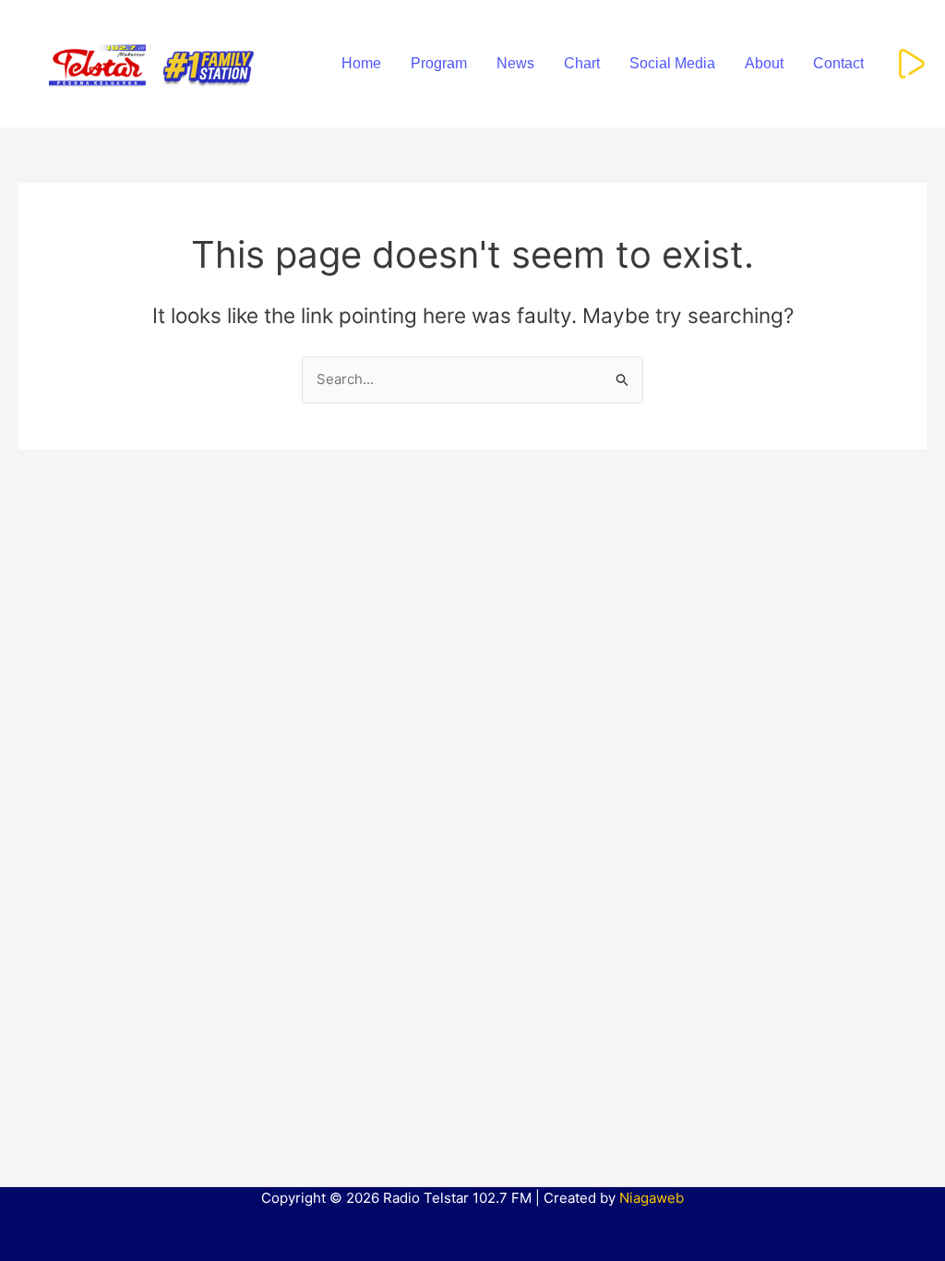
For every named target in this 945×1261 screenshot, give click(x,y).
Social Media (672, 63)
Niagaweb (651, 1198)
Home (361, 63)
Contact (838, 63)
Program (439, 63)
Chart (582, 63)
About (764, 63)
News (515, 63)
